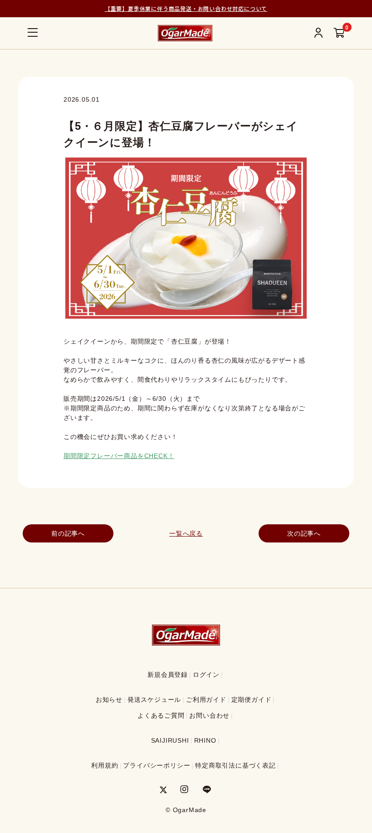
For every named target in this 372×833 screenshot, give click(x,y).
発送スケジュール (154, 699)
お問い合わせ (209, 715)
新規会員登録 (167, 674)
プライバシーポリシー (156, 765)
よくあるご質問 (161, 715)
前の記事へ (68, 533)
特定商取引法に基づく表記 (235, 765)
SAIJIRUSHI (170, 740)
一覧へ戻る (186, 533)
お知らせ (109, 699)
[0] (339, 33)
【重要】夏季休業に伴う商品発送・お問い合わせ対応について (186, 8)
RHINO (205, 740)
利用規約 (104, 765)
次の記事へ (304, 533)
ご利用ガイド (206, 699)
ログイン (206, 674)
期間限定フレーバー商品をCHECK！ (119, 455)
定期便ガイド (251, 699)
